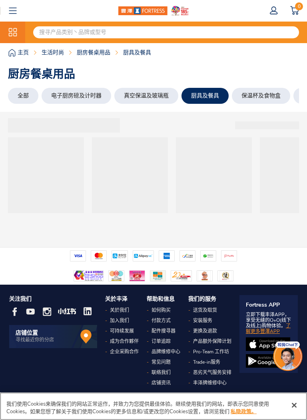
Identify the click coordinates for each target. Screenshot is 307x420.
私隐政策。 (244, 411)
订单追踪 (161, 341)
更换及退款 (205, 331)
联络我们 (161, 372)
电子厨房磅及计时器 (76, 95)
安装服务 (202, 320)
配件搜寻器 (163, 331)
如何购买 (161, 310)
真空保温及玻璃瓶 (146, 95)
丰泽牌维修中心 (210, 383)
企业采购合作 (124, 352)
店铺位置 (27, 333)
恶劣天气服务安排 (212, 372)
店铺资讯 (161, 383)
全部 (23, 95)
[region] (153, 406)
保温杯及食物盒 (261, 95)
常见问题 (161, 362)
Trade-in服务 (206, 362)
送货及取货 (205, 310)
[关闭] (294, 405)
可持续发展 (122, 331)
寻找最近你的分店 (35, 340)
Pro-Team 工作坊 (211, 352)
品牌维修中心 (166, 352)
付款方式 (161, 320)
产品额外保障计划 (212, 341)
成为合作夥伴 (124, 341)
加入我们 (119, 320)
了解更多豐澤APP (268, 329)
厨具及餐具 (205, 95)
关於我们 (119, 310)
